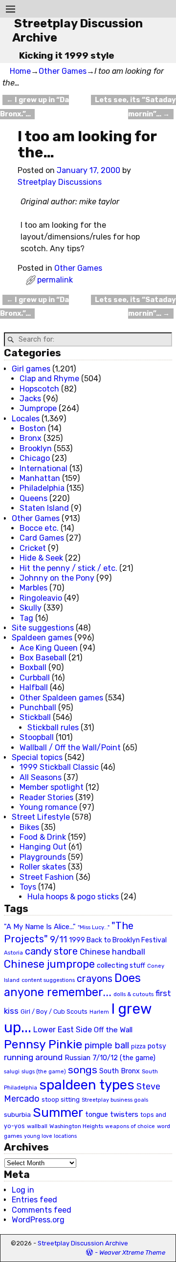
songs (82, 1070)
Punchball (38, 707)
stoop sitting (61, 1099)
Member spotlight (52, 787)
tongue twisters (111, 1114)
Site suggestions (43, 627)
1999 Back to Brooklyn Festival (118, 940)
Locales (26, 418)
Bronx (31, 438)
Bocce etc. (39, 528)
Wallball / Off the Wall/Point (70, 747)
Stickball (35, 717)
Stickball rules (53, 727)
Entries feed (34, 1199)
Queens (33, 498)
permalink (55, 279)
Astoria (13, 952)
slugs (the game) (44, 1071)
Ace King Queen (49, 648)
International (43, 468)
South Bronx (119, 1071)
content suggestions (48, 980)
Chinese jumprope (49, 964)
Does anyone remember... (72, 985)
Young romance (48, 807)
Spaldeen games (42, 637)
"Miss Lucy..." (94, 927)
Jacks (30, 398)
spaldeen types (86, 1085)
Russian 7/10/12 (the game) (110, 1058)
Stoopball (37, 737)
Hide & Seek (41, 558)
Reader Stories (46, 797)
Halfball (34, 687)
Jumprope (38, 408)
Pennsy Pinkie (43, 1044)
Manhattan (40, 478)
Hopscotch (39, 388)
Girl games (31, 368)
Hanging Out (43, 846)
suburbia (17, 1114)
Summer (58, 1112)
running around (33, 1057)
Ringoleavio (41, 598)
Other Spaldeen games (61, 697)
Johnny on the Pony (57, 578)
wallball (37, 1126)
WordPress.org (38, 1219)
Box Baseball (43, 657)
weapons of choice (130, 1126)
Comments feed (41, 1210)
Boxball (33, 667)
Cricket (33, 548)
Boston (33, 428)
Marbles (33, 587)
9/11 (58, 939)
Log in (23, 1190)
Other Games (63, 71)
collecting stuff (121, 965)
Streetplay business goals (115, 1100)
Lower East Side (62, 1029)
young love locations (50, 1136)
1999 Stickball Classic (59, 767)
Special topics (37, 757)
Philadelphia (42, 488)
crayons (94, 978)
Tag (26, 618)
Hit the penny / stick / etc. (68, 568)
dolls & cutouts (133, 994)
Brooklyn (36, 448)
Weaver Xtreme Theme (132, 1252)
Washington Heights (76, 1126)
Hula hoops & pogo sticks (73, 896)
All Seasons (41, 777)
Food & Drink (43, 837)
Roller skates (43, 866)
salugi (12, 1071)
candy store (51, 951)
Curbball (35, 677)
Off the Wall (113, 1029)
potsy (157, 1046)
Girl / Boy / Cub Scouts (54, 1011)
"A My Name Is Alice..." (40, 926)
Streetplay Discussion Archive (83, 1243)
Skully (31, 607)
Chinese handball (112, 952)
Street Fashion (47, 877)
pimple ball (107, 1045)
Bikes (29, 827)
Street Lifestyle (41, 817)
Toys (28, 887)
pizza (138, 1046)
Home (20, 71)
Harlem (99, 1012)
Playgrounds (43, 857)
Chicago (35, 458)
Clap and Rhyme (49, 378)
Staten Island (44, 508)
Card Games (42, 538)
